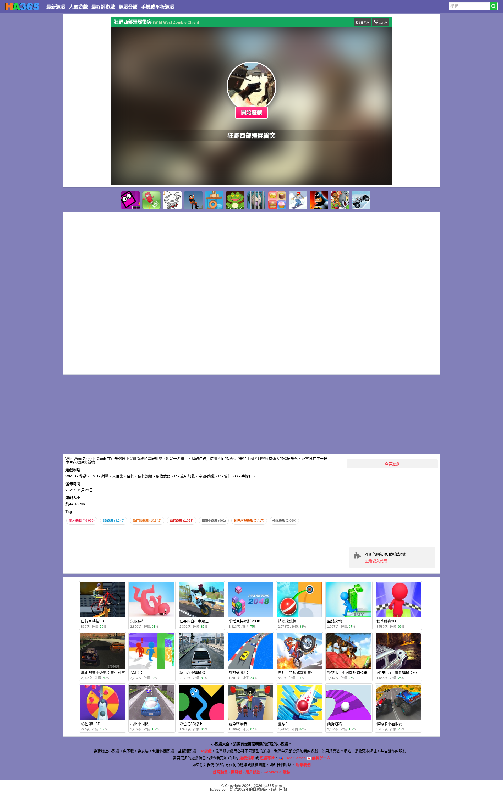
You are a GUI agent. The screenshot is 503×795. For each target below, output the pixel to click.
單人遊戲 (82, 520)
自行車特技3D (92, 621)
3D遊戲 (113, 520)
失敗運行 (137, 621)
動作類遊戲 (147, 520)
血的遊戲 (181, 520)
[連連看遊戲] (277, 200)
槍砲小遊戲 (214, 520)
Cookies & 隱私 (277, 772)
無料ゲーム (320, 758)
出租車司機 (139, 724)
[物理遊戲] (214, 200)
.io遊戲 (206, 751)
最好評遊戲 (103, 7)
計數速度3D (238, 672)
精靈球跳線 (287, 621)
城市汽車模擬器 (192, 672)
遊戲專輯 (267, 758)
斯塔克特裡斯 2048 (244, 621)
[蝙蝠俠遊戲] (319, 200)
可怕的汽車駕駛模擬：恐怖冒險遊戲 (405, 672)
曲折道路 (334, 724)
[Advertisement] (86, 95)
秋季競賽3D (386, 621)
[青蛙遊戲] (235, 200)
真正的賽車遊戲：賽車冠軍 (103, 672)
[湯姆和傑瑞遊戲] (340, 200)
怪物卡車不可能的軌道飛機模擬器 (354, 672)
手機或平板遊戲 (157, 7)
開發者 (236, 772)
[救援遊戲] (193, 200)
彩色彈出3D (90, 724)
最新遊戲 (55, 7)
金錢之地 (334, 621)
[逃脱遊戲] (256, 200)
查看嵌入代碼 (376, 561)
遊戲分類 (128, 7)
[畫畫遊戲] (172, 200)
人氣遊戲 (78, 7)
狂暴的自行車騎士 (194, 621)
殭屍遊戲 (284, 520)
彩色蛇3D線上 (191, 724)
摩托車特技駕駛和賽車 (296, 672)
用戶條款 (252, 772)
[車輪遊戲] (361, 200)
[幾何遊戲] (130, 200)
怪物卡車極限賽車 (391, 724)
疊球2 (282, 724)
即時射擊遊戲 (249, 520)
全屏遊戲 (392, 464)
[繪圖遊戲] (151, 200)
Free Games (294, 758)
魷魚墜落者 (238, 724)
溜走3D (136, 672)
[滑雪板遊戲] (298, 200)
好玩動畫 (220, 772)
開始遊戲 (251, 112)
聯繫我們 (303, 765)
